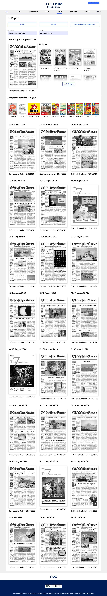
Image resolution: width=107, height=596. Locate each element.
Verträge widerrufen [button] (43, 593)
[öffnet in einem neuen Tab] (45, 57)
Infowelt (86, 11)
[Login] (97, 11)
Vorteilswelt (73, 11)
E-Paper (59, 11)
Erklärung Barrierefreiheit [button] (19, 593)
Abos (47, 11)
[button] (7, 12)
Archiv (22, 24)
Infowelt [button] (56, 593)
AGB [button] (80, 593)
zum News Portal (93, 3)
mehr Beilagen (68, 84)
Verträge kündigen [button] (32, 593)
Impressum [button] (63, 593)
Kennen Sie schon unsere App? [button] (84, 24)
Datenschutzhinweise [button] (72, 593)
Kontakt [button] (51, 593)
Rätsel (53, 24)
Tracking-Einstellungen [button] (88, 593)
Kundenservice (33, 11)
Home (19, 11)
